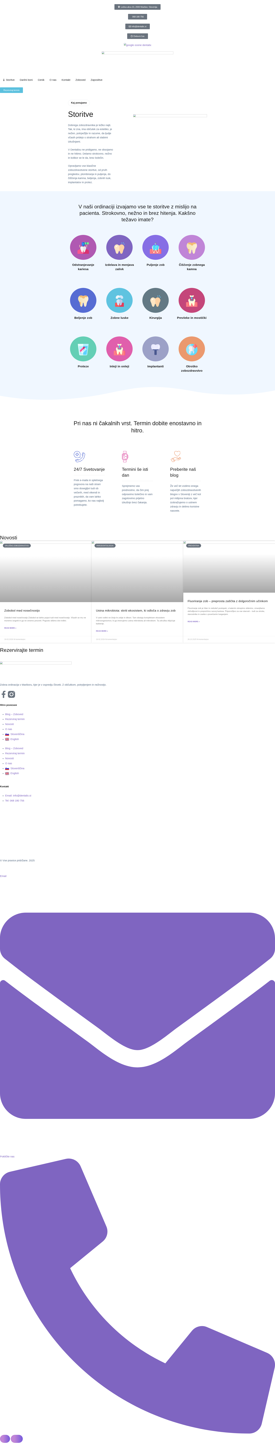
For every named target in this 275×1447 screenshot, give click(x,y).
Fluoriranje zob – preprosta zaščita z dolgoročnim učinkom (228, 601)
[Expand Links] (5, 1439)
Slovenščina (17, 734)
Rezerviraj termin (15, 719)
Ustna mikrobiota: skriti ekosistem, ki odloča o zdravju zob (136, 610)
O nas (8, 729)
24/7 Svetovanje (89, 469)
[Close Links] (17, 1439)
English (14, 739)
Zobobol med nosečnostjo (22, 610)
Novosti (9, 724)
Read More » (10, 628)
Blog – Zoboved (14, 714)
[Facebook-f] (3, 694)
